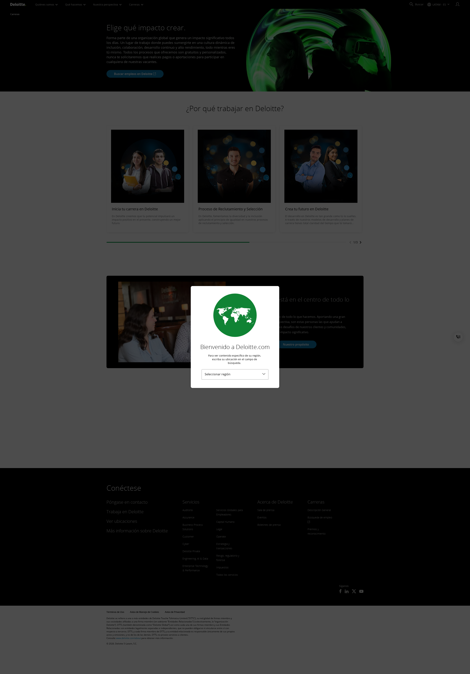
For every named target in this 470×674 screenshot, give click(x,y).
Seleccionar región (217, 374)
